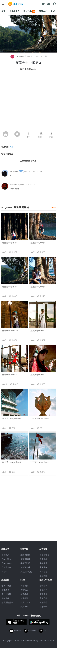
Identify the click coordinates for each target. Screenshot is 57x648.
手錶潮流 (43, 575)
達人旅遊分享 (7, 602)
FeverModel (7, 563)
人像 (11, 146)
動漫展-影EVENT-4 (10, 330)
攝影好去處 (6, 585)
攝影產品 (43, 559)
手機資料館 (25, 563)
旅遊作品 (5, 598)
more (53, 207)
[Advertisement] (28, 101)
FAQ (53, 11)
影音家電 (43, 571)
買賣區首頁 (44, 555)
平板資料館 (25, 567)
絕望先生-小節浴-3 (38, 242)
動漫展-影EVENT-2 (10, 374)
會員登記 (43, 598)
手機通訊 (43, 563)
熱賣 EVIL (24, 606)
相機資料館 (25, 555)
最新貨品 (24, 590)
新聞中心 (5, 555)
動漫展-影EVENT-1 (38, 374)
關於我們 (43, 585)
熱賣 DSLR (25, 602)
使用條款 (43, 602)
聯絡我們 (43, 590)
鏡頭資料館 (25, 559)
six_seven (19, 56)
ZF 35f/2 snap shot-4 (11, 418)
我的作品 (29, 11)
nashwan (14, 184)
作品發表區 (6, 567)
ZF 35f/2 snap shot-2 (11, 462)
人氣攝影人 (14, 11)
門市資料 (24, 585)
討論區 (4, 571)
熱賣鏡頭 (24, 598)
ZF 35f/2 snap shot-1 (39, 462)
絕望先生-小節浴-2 (10, 286)
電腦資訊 (43, 567)
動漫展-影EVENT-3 (38, 330)
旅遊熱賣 (5, 590)
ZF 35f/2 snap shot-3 (39, 418)
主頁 (3, 11)
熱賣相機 (24, 594)
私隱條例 (43, 606)
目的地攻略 (6, 594)
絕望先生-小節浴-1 (10, 242)
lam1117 (14, 171)
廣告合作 (43, 594)
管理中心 (43, 11)
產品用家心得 (26, 571)
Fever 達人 (6, 559)
